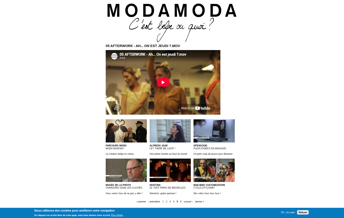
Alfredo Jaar (159, 145)
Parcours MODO (116, 145)
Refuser (303, 212)
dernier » (199, 201)
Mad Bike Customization (209, 185)
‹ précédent (154, 201)
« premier (141, 201)
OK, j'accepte (288, 212)
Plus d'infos (117, 215)
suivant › (188, 201)
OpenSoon (200, 145)
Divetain (155, 185)
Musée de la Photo (118, 185)
